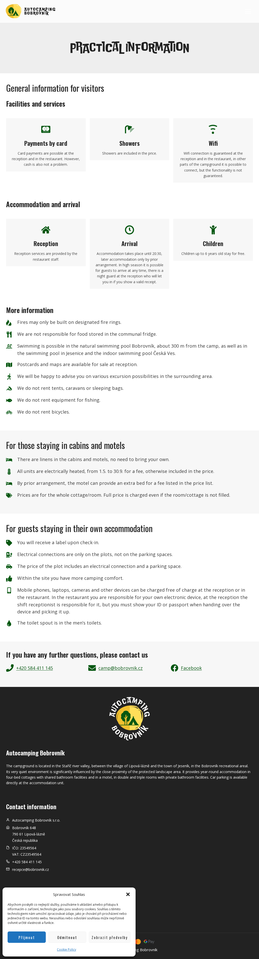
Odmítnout (67, 937)
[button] (128, 894)
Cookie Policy (66, 949)
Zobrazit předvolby (110, 937)
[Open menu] (248, 11)
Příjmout (26, 937)
